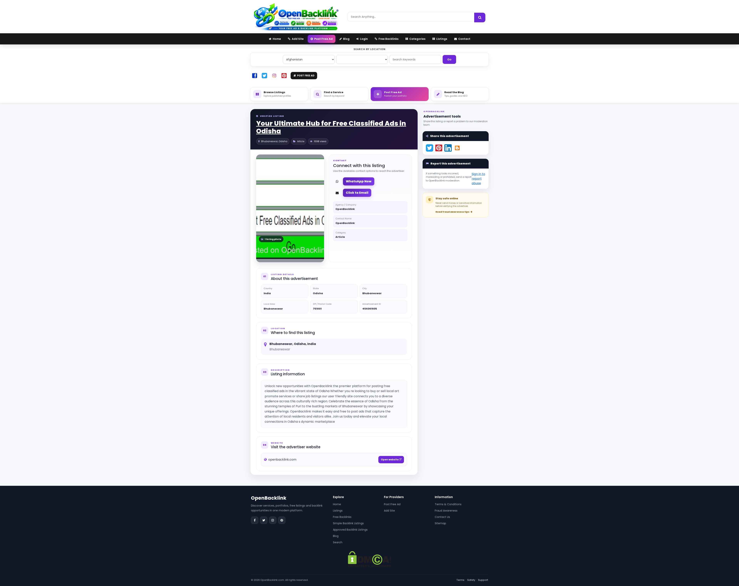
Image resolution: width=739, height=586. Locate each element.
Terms (460, 580)
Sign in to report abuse (478, 178)
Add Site (389, 511)
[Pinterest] (281, 520)
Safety (471, 580)
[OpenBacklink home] (296, 16)
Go (449, 59)
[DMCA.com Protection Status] (369, 559)
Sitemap (440, 523)
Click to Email (357, 192)
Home (337, 504)
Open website (390, 459)
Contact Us (442, 517)
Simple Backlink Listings (348, 523)
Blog (336, 536)
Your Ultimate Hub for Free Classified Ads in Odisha (331, 127)
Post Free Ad (392, 504)
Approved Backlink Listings (350, 530)
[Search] (479, 17)
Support (483, 580)
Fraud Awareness (446, 511)
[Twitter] (263, 520)
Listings (338, 511)
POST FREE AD (305, 75)
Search (337, 542)
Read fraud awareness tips (453, 211)
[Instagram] (272, 520)
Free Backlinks (342, 517)
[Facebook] (254, 520)
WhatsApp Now (358, 181)
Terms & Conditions (448, 504)
